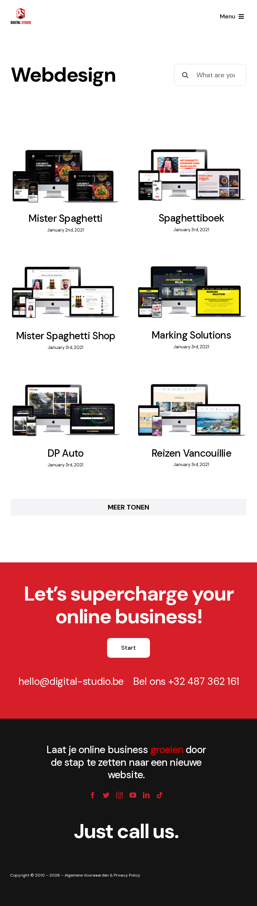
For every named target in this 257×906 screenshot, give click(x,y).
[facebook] (92, 795)
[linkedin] (146, 795)
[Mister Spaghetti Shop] (65, 293)
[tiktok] (159, 795)
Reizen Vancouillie (183, 402)
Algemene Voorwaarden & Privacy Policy (102, 875)
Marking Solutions (183, 284)
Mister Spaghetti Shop (57, 285)
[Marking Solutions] (191, 292)
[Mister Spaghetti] (65, 175)
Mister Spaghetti (57, 168)
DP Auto (57, 402)
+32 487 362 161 (204, 681)
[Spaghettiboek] (191, 175)
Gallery (74, 168)
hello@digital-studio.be (71, 681)
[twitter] (106, 795)
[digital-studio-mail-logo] (21, 9)
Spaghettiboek (183, 167)
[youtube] (133, 795)
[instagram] (119, 795)
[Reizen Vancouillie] (191, 410)
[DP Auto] (65, 410)
